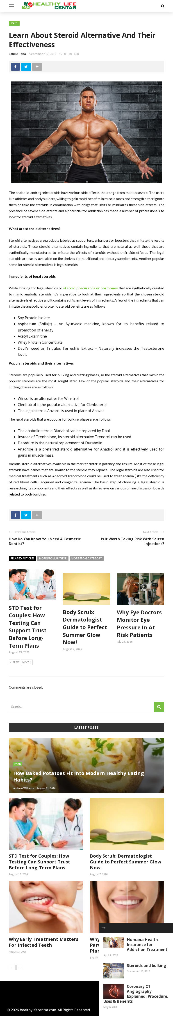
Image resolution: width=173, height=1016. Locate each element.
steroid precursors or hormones (90, 288)
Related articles (22, 558)
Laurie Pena (17, 54)
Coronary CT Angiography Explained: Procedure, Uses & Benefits (135, 994)
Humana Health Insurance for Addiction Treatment (147, 944)
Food (17, 764)
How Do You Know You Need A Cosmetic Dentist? (45, 541)
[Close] (104, 928)
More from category (86, 558)
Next (25, 662)
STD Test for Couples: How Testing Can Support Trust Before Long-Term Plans (27, 626)
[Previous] (12, 967)
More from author (53, 558)
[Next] (19, 967)
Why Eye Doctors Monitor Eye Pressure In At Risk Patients (139, 623)
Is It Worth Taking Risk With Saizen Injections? (132, 541)
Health (14, 23)
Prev (15, 662)
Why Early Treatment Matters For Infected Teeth (43, 942)
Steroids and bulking (146, 965)
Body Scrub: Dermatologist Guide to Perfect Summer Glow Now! (85, 627)
